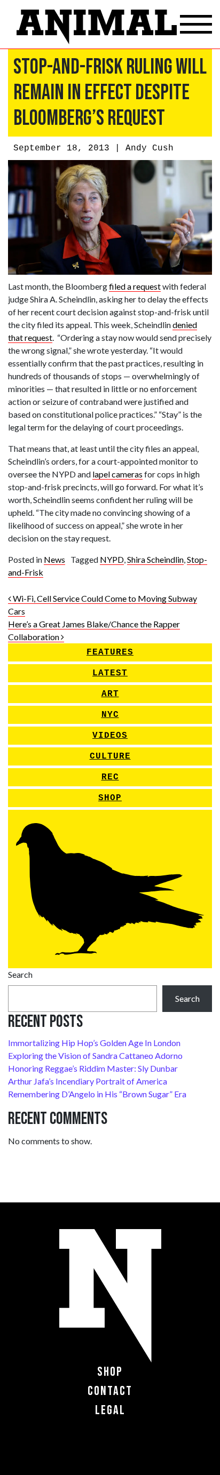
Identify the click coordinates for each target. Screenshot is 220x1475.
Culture (110, 756)
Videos (110, 735)
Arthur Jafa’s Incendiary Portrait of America (87, 1081)
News (54, 559)
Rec (110, 777)
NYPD (112, 559)
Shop (110, 798)
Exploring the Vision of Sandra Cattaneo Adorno (95, 1055)
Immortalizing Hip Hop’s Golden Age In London (94, 1043)
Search (20, 974)
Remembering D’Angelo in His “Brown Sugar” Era (97, 1094)
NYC (110, 715)
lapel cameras (117, 474)
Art (110, 694)
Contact (110, 1391)
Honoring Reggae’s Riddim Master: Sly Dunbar (93, 1068)
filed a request (135, 286)
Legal (110, 1410)
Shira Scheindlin (155, 559)
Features (110, 652)
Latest (110, 673)
